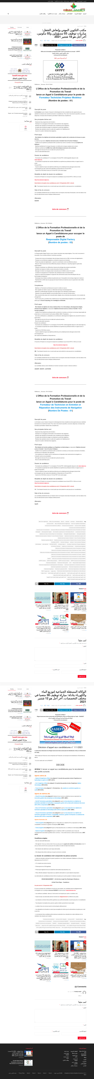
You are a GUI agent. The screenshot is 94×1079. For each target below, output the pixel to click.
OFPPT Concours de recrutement (78, 560)
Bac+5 (62, 521)
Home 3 (44, 1073)
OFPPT (49, 558)
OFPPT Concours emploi (64, 560)
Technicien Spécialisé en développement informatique (51, 564)
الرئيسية (84, 1)
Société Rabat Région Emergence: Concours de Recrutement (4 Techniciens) (16, 1062)
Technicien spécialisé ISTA (61, 568)
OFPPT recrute (42, 560)
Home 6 (28, 1073)
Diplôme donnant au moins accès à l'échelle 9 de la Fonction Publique (69, 540)
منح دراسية (66, 1051)
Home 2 (50, 1073)
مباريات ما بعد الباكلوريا (59, 1)
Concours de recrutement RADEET (60, 921)
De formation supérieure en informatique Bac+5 (63, 531)
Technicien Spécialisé (51, 562)
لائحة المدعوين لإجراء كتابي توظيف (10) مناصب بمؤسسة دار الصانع (78, 627)
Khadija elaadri (77, 991)
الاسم (84, 663)
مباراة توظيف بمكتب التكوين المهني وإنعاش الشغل (76, 573)
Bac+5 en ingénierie (43, 521)
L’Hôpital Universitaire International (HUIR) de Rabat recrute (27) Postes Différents (15, 48)
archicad (72, 521)
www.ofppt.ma (38, 159)
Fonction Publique (65, 542)
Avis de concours (59, 377)
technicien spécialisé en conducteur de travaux (75, 564)
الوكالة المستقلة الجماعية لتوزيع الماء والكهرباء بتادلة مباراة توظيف (53, 925)
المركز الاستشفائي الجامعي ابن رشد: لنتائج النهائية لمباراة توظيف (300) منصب (60, 628)
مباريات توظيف (44, 573)
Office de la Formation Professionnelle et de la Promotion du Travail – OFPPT (68, 554)
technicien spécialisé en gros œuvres (59, 566)
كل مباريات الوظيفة (55, 40)
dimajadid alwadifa (81, 533)
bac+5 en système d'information (78, 523)
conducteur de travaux (80, 531)
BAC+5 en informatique (54, 521)
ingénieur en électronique (67, 546)
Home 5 (33, 1073)
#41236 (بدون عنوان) (58, 1073)
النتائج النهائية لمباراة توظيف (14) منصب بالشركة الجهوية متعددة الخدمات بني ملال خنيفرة (43, 606)
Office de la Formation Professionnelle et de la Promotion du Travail (70, 548)
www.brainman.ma (71, 890)
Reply (80, 995)
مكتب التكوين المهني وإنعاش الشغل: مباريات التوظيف (56, 577)
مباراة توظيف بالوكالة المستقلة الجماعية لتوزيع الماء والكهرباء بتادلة (48, 927)
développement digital (47, 531)
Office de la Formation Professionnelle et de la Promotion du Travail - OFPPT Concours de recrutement (62, 552)
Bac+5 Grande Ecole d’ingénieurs (62, 523)
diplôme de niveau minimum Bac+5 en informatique (51, 533)
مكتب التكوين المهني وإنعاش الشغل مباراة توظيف (62, 575)
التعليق (84, 646)
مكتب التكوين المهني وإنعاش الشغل (79, 575)
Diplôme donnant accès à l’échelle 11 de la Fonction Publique (49, 536)
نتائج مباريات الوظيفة (66, 1054)
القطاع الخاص (72, 1)
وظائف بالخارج (50, 1)
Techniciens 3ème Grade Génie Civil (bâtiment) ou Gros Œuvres (71, 571)
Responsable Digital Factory (79, 562)
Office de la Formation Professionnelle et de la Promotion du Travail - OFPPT (68, 550)
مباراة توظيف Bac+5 (45, 571)
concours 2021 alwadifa (80, 525)
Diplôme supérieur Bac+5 (47, 540)
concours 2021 (50, 523)
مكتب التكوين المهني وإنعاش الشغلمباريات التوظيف (76, 579)
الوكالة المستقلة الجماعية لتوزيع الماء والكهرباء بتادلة (76, 925)
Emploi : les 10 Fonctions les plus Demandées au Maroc (17, 114)
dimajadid (38, 531)
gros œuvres (45, 544)
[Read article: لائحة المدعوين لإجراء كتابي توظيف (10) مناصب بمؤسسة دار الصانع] (78, 619)
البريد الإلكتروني (55, 669)
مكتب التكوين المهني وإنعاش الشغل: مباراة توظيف (76, 577)
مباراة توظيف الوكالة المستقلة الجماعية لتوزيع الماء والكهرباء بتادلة (73, 927)
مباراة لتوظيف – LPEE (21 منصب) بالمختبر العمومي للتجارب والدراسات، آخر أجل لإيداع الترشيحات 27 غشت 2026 (78, 607)
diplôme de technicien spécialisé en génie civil (75, 536)
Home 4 (39, 1073)
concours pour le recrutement (43, 529)
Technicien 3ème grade (63, 562)
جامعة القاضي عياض (12, 1073)
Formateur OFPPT (55, 542)
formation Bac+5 (62, 544)
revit (70, 562)
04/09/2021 (69, 40)
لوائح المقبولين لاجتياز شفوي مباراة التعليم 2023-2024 (16, 55)
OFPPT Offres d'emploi (52, 560)
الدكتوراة (84, 1061)
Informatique (38, 544)
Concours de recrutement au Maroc (53, 525)
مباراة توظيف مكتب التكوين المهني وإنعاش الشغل (57, 573)
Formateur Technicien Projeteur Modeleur (76, 544)
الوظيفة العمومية (80, 1)
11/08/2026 (48, 610)
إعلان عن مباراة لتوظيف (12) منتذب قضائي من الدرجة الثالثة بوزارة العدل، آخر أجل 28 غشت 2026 (61, 607)
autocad (67, 521)
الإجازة (37, 624)
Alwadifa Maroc (79, 521)
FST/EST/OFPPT (53, 544)
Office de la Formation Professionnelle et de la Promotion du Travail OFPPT (68, 558)
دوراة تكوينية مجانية (74, 1056)
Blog (72, 602)
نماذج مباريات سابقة (66, 1057)
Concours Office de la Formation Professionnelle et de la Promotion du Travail (68, 529)
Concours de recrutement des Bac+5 (77, 527)
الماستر (84, 1065)
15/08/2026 (83, 611)
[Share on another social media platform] (41, 45)
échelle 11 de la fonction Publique (77, 542)
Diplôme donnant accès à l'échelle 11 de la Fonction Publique (71, 538)
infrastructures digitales (80, 546)
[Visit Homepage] (74, 7)
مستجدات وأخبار (66, 1)
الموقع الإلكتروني (82, 669)
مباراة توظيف (53, 571)
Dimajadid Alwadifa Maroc (69, 533)
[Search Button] (8, 13)
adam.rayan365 (79, 40)
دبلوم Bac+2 (74, 1053)
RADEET (54, 923)
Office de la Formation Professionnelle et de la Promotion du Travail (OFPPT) (68, 556)
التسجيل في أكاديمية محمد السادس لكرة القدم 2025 (16, 40)
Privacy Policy (22, 1073)
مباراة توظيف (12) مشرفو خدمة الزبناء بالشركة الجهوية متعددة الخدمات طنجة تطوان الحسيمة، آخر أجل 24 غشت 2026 (43, 629)
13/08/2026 (66, 611)
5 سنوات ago (70, 991)
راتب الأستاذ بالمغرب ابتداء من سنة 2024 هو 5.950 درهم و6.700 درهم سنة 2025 (15, 33)
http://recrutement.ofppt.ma (42, 180)
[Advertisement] (47, 18)
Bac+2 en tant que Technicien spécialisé (82, 1053)
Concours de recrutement (67, 525)
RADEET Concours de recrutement (43, 923)
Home (85, 26)
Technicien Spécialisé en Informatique (77, 568)
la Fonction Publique (55, 546)
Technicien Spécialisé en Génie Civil (77, 566)
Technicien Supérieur (49, 568)
